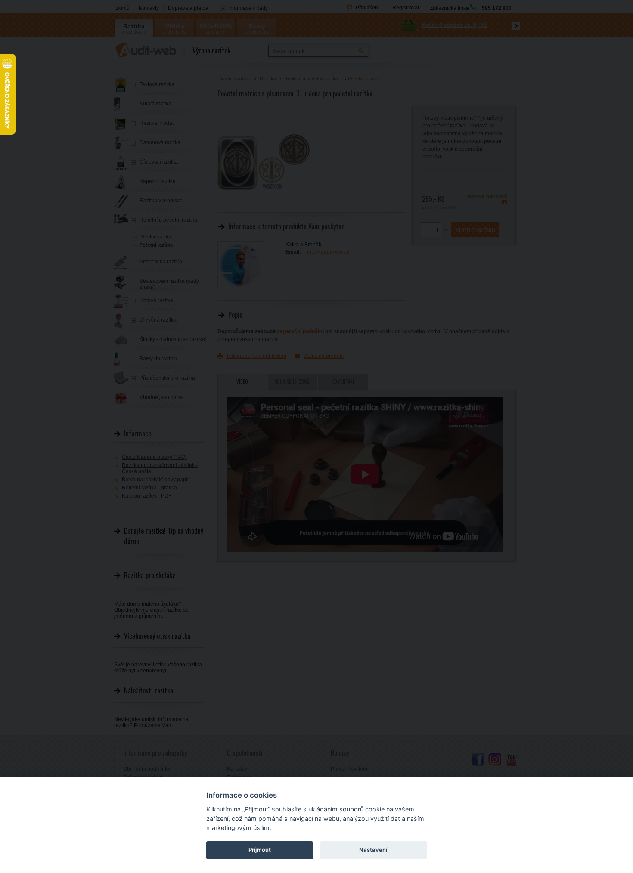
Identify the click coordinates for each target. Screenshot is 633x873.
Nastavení (373, 849)
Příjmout (259, 849)
